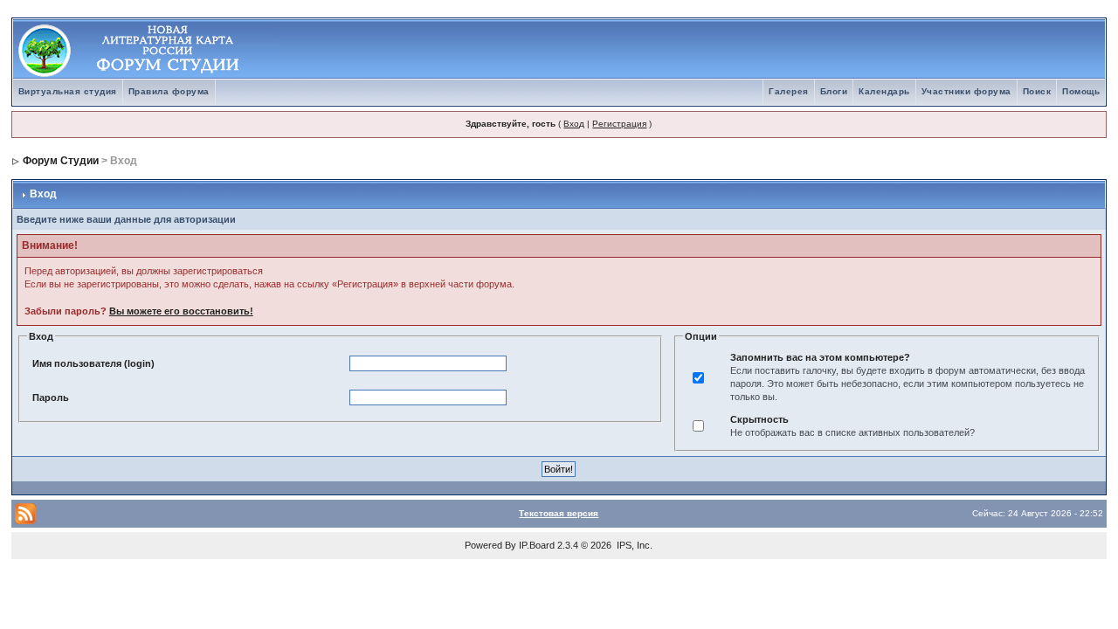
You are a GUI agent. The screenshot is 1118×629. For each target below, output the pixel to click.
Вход (573, 123)
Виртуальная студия (67, 91)
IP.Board (537, 545)
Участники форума (966, 91)
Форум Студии (61, 161)
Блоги (834, 91)
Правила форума (169, 91)
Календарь (884, 91)
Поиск (1037, 91)
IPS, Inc (633, 545)
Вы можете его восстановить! (181, 311)
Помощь (1081, 91)
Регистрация (619, 123)
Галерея (789, 91)
